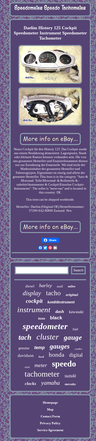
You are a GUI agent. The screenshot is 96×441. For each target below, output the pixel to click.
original (72, 295)
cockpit (34, 301)
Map (50, 409)
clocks (30, 383)
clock (27, 367)
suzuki (70, 375)
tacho (53, 293)
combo (78, 348)
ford (41, 356)
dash (59, 311)
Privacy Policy (50, 423)
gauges (60, 346)
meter (40, 365)
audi (60, 286)
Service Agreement (50, 430)
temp (39, 347)
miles (71, 286)
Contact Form (50, 416)
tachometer (42, 373)
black (56, 317)
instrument (33, 309)
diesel (29, 286)
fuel (75, 329)
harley (45, 285)
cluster (47, 336)
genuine (23, 348)
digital (76, 355)
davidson (26, 355)
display (32, 293)
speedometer (45, 326)
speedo (64, 363)
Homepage (50, 402)
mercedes (70, 384)
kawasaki (76, 312)
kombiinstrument (61, 302)
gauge (73, 337)
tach (25, 337)
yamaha (50, 383)
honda (56, 354)
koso (41, 319)
